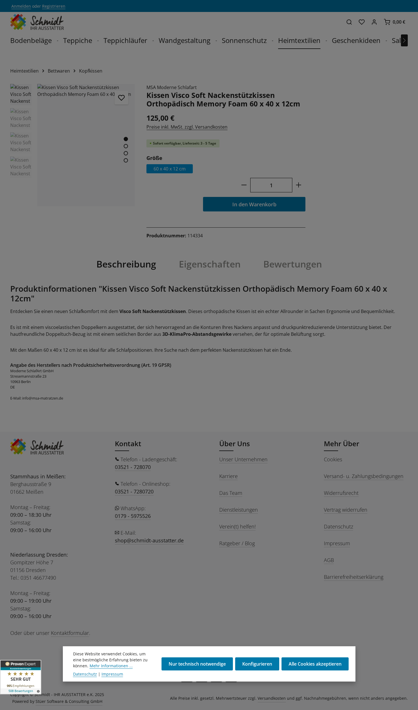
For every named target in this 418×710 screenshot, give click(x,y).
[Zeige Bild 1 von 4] (126, 139)
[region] (73, 145)
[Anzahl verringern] (244, 185)
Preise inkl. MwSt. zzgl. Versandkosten (186, 127)
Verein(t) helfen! (237, 526)
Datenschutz (338, 526)
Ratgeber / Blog (237, 543)
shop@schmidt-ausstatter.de (149, 540)
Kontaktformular (70, 632)
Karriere (228, 476)
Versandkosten (272, 698)
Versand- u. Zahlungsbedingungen (363, 476)
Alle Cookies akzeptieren (315, 664)
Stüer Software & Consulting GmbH (69, 701)
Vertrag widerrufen (345, 509)
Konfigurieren (257, 664)
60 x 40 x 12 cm (170, 169)
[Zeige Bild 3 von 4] (126, 153)
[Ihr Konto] (374, 22)
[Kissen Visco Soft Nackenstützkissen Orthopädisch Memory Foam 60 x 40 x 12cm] (86, 145)
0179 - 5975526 (133, 516)
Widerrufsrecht (341, 492)
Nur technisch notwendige (197, 664)
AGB (329, 560)
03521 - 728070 (133, 467)
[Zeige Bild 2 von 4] (126, 146)
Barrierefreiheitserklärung (353, 576)
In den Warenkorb (254, 204)
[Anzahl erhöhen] (298, 185)
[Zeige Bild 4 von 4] (126, 160)
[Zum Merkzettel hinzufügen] (121, 97)
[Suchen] (349, 22)
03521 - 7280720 (134, 491)
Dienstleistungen (238, 509)
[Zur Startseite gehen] (37, 22)
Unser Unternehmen (243, 459)
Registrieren (53, 6)
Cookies (333, 459)
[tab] (126, 264)
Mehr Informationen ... (111, 665)
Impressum (337, 543)
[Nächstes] (404, 40)
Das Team (230, 492)
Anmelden (21, 6)
